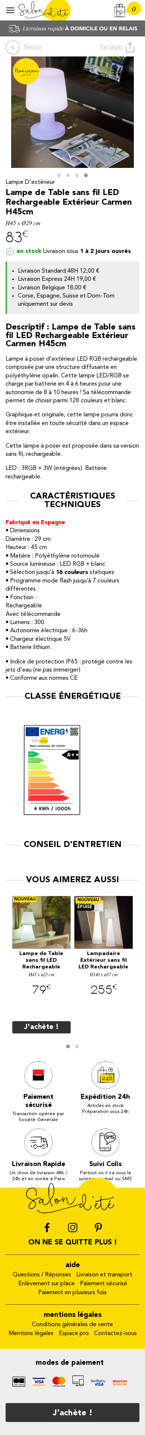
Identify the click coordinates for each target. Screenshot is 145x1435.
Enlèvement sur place (46, 1284)
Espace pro (74, 1334)
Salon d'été (45, 10)
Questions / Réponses (42, 1275)
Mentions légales (31, 1334)
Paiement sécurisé (103, 1284)
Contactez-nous (115, 1334)
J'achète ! (73, 1413)
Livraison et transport (104, 1275)
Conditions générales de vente (72, 1325)
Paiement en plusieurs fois (72, 1293)
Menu (10, 10)
